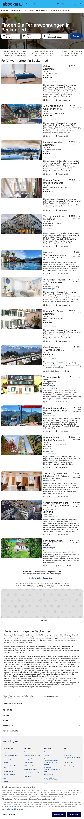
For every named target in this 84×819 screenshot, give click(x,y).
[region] (42, 801)
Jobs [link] (5, 752)
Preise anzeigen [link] (49, 259)
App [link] (5, 778)
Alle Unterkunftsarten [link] (30, 769)
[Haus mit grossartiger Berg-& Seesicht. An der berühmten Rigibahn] (42, 419)
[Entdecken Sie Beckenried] (22, 703)
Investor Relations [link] (9, 771)
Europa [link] (26, 10)
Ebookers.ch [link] (5, 10)
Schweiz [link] (32, 10)
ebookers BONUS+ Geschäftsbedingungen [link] (51, 779)
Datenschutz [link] (48, 752)
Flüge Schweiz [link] (28, 762)
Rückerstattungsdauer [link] (71, 766)
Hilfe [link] (65, 752)
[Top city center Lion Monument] (42, 231)
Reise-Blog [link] (27, 776)
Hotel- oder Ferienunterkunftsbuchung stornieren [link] (72, 757)
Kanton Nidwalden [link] (43, 10)
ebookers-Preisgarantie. (43, 55)
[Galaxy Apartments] (42, 83)
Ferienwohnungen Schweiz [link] (32, 755)
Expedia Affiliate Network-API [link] (11, 766)
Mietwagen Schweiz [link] (30, 759)
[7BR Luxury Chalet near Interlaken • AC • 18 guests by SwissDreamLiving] (42, 485)
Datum (9, 37)
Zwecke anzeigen (9, 814)
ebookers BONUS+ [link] (9, 774)
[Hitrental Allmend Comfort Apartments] (42, 452)
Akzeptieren (74, 814)
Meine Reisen (62, 4)
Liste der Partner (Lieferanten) (12, 809)
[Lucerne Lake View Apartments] (42, 158)
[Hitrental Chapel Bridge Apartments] (42, 195)
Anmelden (73, 4)
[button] (42, 715)
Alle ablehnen (59, 814)
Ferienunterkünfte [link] (16, 10)
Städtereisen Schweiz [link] (30, 766)
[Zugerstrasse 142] (42, 389)
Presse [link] (6, 762)
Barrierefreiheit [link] (48, 774)
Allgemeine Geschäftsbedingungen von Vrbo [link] (52, 769)
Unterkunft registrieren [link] (10, 755)
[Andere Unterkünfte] (62, 696)
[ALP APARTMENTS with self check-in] (42, 121)
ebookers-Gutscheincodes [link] (32, 773)
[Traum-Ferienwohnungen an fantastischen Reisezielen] (22, 697)
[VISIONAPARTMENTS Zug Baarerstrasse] (42, 292)
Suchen (76, 36)
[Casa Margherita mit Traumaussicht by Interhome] (42, 359)
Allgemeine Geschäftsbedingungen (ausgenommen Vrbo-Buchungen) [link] (51, 761)
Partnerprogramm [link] (9, 759)
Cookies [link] (46, 755)
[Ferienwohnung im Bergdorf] (42, 553)
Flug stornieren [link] (68, 762)
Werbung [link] (6, 781)
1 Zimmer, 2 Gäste (54, 37)
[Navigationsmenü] (80, 4)
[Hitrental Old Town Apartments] (42, 326)
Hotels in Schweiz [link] (29, 752)
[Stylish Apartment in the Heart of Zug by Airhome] (42, 518)
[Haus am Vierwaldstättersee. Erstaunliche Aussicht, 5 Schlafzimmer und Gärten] (42, 263)
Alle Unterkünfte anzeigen (42, 578)
